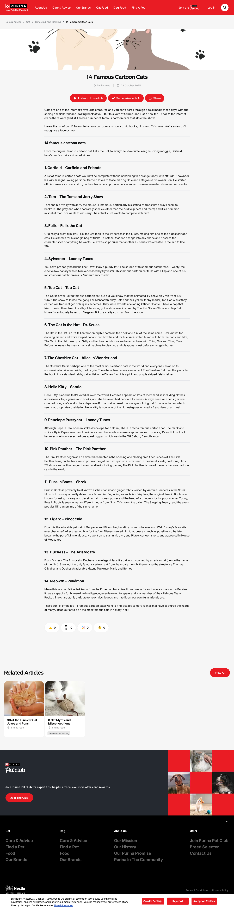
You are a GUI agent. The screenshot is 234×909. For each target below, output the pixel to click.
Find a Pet (14, 846)
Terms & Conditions (197, 890)
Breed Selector (204, 846)
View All (220, 672)
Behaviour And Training (48, 22)
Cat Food (102, 7)
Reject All (178, 901)
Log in (211, 7)
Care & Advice (61, 7)
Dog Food (119, 7)
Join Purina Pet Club (209, 840)
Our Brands (83, 7)
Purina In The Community (138, 859)
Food (10, 853)
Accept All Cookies (204, 901)
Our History (125, 846)
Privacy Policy (220, 890)
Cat (28, 22)
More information (63, 905)
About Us (41, 7)
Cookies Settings (152, 901)
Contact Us (201, 853)
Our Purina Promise (132, 853)
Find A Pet (138, 7)
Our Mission (125, 840)
